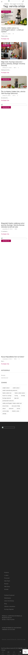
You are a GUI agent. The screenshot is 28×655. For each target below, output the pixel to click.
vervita (18, 408)
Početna (6, 4)
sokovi (4, 408)
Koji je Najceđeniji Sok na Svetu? (12, 357)
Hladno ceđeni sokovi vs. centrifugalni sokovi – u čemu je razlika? (12, 30)
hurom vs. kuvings (6, 395)
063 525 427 (7, 634)
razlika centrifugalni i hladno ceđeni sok (12, 403)
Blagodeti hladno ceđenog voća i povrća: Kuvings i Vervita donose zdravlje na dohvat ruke (13, 225)
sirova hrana (5, 406)
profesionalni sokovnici (8, 400)
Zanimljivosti (6, 11)
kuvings (23, 395)
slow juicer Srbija (16, 406)
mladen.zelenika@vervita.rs (10, 637)
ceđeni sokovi (16, 387)
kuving (16, 395)
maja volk (16, 398)
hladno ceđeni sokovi (20, 393)
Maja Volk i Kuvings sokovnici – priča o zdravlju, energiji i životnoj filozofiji (13, 63)
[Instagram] (4, 646)
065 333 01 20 (8, 624)
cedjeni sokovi (5, 387)
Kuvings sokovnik (6, 398)
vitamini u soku (15, 411)
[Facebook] (2, 646)
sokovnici (11, 408)
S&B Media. (9, 650)
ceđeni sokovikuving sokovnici (9, 390)
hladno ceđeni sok (6, 393)
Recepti (3, 375)
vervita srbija (5, 411)
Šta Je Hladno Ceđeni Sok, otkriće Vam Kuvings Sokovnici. (13, 92)
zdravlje (4, 413)
